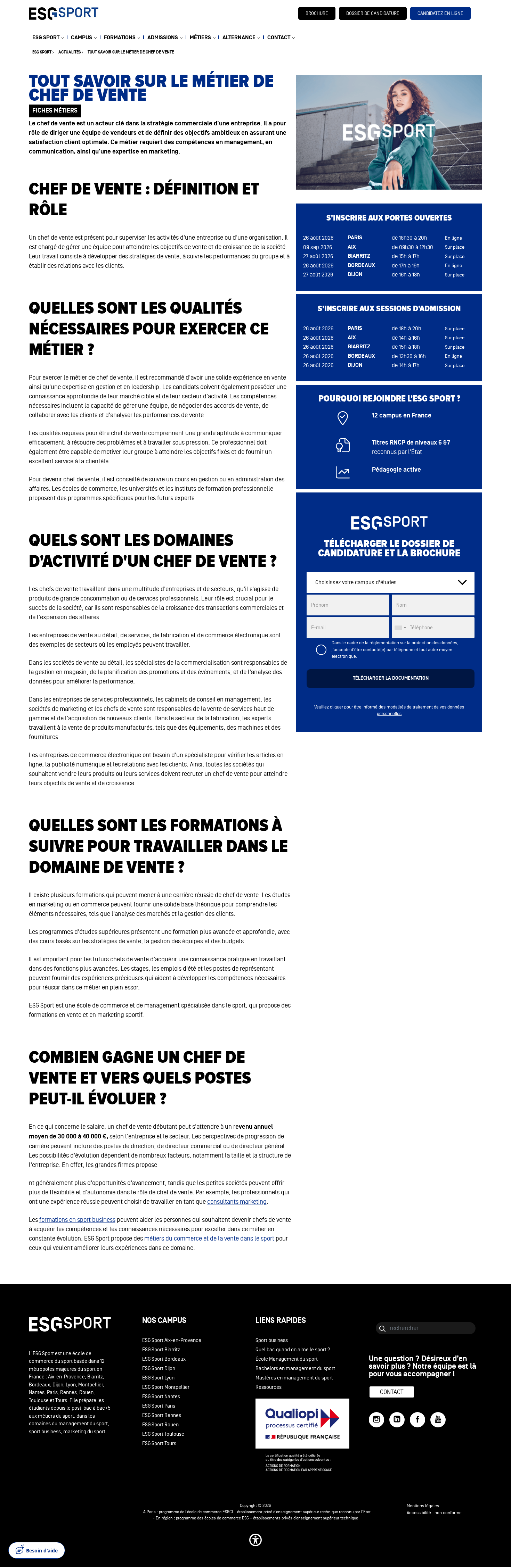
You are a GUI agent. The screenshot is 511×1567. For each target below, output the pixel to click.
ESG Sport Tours (159, 1443)
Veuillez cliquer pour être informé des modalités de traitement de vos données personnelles (389, 710)
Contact (392, 1391)
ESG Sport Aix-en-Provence (171, 1340)
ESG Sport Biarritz (161, 1350)
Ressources (269, 1387)
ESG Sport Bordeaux (164, 1359)
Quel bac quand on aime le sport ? (293, 1350)
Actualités (69, 52)
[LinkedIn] (397, 1419)
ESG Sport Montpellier (165, 1387)
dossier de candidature (372, 13)
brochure (317, 13)
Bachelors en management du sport (295, 1368)
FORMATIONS (120, 37)
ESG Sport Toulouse (163, 1434)
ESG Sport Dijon (158, 1368)
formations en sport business (77, 1219)
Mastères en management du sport (294, 1378)
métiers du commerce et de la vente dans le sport (209, 1238)
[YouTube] (438, 1419)
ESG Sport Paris (158, 1406)
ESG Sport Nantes (161, 1397)
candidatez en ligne (440, 13)
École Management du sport (287, 1359)
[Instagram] (376, 1419)
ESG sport (41, 52)
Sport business (272, 1340)
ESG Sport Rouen (160, 1425)
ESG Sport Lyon (158, 1378)
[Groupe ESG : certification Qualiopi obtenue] (312, 1435)
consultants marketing (237, 1201)
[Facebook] (417, 1419)
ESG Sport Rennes (161, 1415)
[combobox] (400, 627)
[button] (255, 1540)
